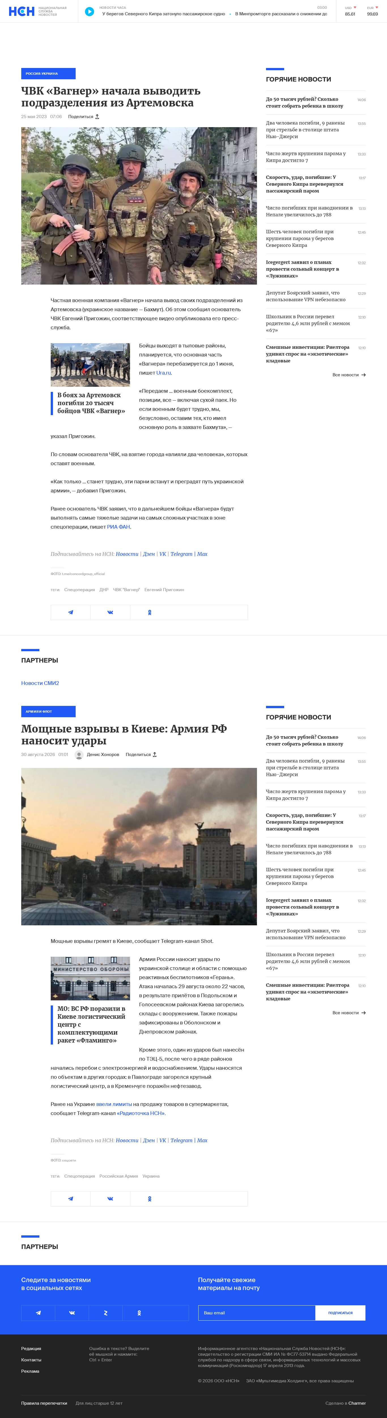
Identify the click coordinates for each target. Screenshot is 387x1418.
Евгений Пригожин (164, 590)
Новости (127, 554)
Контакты (31, 1360)
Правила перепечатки (44, 1403)
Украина (151, 1176)
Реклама (30, 1371)
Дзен (149, 554)
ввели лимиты (114, 1104)
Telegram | (184, 554)
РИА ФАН (118, 527)
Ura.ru (163, 373)
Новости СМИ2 (40, 683)
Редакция (31, 1348)
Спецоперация (79, 590)
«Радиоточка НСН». (141, 1113)
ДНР (104, 590)
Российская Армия (118, 1176)
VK (163, 554)
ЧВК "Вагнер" (126, 590)
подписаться (340, 1313)
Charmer (357, 1403)
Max (202, 554)
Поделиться (80, 116)
